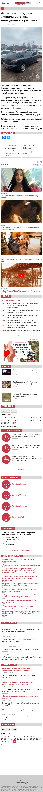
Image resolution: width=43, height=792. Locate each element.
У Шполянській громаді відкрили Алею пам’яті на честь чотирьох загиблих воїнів (22, 321)
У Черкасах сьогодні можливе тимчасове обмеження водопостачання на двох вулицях (19, 607)
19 (18, 420)
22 (27, 420)
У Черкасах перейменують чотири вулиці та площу (21, 565)
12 (37, 418)
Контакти (36, 780)
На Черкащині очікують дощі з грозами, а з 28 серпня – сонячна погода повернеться (19, 596)
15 (5, 420)
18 (15, 420)
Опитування (8, 529)
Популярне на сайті (12, 556)
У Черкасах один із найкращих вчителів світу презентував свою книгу (19, 590)
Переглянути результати (21, 550)
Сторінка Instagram (20, 506)
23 (31, 420)
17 (11, 420)
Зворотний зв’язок (24, 780)
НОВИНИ (6, 296)
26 (40, 420)
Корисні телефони (8, 780)
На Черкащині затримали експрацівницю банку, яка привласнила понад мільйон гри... (21, 658)
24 (34, 420)
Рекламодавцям (21, 783)
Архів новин (8, 406)
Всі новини (22, 336)
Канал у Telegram (20, 495)
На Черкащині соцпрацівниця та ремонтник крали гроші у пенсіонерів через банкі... (20, 630)
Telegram (38, 129)
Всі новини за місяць (8, 426)
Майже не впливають (13, 542)
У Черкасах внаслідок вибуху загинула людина (20, 649)
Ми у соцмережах (11, 477)
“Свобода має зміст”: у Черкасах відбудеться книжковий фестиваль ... (27, 383)
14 (2, 420)
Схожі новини (9, 623)
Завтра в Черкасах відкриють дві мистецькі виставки (25, 395)
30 (11, 423)
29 (8, 423)
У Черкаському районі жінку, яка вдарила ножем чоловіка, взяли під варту (12, 151)
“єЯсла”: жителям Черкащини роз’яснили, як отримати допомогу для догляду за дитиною (26, 458)
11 (34, 418)
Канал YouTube (19, 517)
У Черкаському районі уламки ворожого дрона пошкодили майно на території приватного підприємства (19, 578)
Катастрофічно (11, 537)
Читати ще (21, 469)
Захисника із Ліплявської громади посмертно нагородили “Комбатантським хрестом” (24, 331)
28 (5, 423)
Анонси (6, 366)
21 (24, 420)
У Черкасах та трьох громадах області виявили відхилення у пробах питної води (20, 584)
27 (2, 423)
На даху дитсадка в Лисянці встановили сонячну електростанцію (22, 326)
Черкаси (6, 3)
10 (31, 418)
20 (21, 420)
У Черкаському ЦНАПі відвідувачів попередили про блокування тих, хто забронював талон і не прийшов (21, 613)
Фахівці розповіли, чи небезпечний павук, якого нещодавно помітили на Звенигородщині (22, 305)
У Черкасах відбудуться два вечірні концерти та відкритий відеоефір (26, 371)
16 (8, 420)
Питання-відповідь (11, 431)
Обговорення (9, 665)
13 (40, 418)
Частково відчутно (12, 539)
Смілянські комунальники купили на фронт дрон (29, 150)
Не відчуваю (10, 544)
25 (37, 420)
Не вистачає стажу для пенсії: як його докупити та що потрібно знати (26, 435)
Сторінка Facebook (20, 484)
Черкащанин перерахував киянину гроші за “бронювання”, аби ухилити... (18, 640)
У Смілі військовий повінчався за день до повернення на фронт (22, 316)
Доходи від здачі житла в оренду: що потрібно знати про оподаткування (26, 446)
